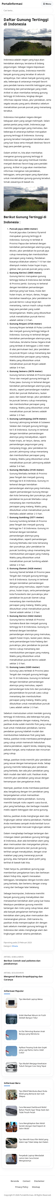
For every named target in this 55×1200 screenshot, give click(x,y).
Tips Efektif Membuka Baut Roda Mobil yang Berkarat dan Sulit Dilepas (33, 1094)
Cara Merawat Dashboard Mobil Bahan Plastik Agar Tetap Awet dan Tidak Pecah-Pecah (34, 1110)
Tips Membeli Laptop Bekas (31, 999)
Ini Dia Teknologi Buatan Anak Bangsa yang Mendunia (32, 1032)
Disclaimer (39, 1181)
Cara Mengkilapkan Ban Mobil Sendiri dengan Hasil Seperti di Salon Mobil (32, 1126)
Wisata (15, 946)
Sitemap (36, 1187)
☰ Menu (47, 4)
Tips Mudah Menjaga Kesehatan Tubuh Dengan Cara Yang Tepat (33, 1064)
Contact (26, 1181)
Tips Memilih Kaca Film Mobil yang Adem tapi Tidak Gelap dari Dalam (33, 1140)
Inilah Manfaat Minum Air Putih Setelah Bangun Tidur (32, 1016)
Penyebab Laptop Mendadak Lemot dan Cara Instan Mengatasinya (31, 1158)
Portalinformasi (12, 3)
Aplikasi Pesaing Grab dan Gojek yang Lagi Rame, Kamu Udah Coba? (33, 1050)
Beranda (15, 1181)
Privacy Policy (21, 1187)
